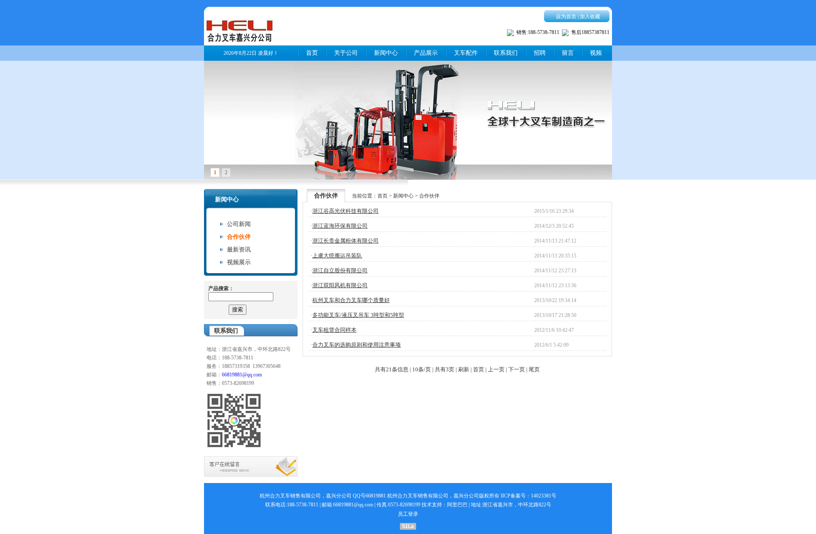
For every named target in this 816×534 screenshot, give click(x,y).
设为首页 (566, 17)
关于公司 (346, 53)
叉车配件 (466, 53)
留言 (568, 53)
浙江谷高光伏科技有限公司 (345, 211)
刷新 (463, 369)
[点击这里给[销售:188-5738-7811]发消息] (510, 34)
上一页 (496, 369)
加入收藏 (590, 17)
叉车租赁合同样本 (334, 330)
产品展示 (426, 53)
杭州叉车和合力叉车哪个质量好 (351, 300)
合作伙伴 (239, 237)
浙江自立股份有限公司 (340, 270)
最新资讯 (239, 249)
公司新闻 (239, 224)
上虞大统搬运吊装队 (337, 255)
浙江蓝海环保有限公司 (340, 226)
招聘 (540, 53)
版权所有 (489, 496)
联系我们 (506, 53)
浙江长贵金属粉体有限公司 (345, 240)
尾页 (534, 369)
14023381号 (543, 496)
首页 (312, 53)
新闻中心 (386, 53)
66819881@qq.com (242, 375)
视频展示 (239, 262)
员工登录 (408, 514)
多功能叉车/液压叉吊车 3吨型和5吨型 (358, 315)
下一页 (516, 369)
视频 (596, 53)
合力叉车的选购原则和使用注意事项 (356, 345)
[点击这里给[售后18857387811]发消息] (565, 34)
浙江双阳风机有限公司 (340, 285)
